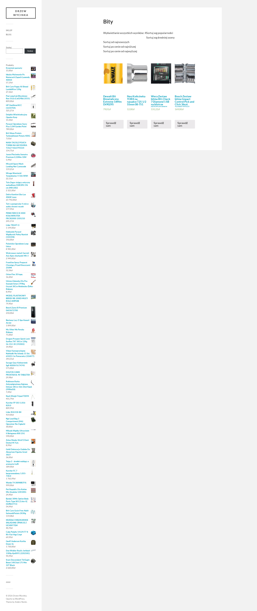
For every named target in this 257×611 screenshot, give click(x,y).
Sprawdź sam (111, 124)
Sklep (9, 30)
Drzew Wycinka (20, 13)
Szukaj (8, 47)
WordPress (20, 599)
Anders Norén (21, 602)
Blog (8, 34)
